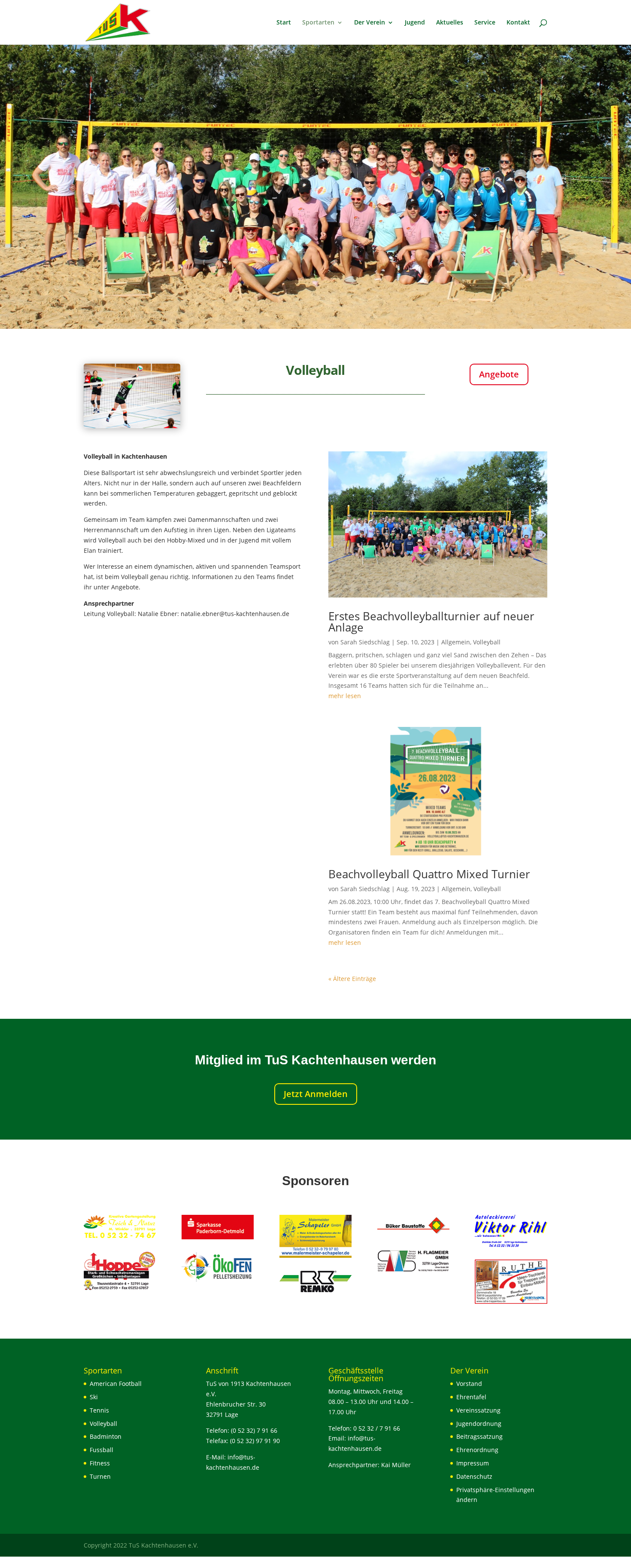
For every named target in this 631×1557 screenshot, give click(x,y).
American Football (116, 1383)
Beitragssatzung (479, 1436)
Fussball (101, 1450)
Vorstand (469, 1383)
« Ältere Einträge (352, 979)
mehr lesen (344, 696)
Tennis (99, 1410)
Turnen (100, 1476)
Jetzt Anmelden (316, 1094)
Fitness (100, 1463)
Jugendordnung (478, 1423)
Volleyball (487, 642)
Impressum (472, 1463)
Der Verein (369, 22)
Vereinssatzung (478, 1410)
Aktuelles (449, 22)
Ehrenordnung (477, 1450)
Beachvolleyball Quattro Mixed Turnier (429, 874)
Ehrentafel (471, 1397)
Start (283, 22)
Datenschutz (474, 1476)
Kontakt (518, 22)
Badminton (105, 1436)
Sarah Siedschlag (365, 642)
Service (484, 22)
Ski (94, 1397)
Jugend (415, 22)
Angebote (499, 374)
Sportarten (318, 22)
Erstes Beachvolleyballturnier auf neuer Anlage (431, 621)
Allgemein (455, 642)
